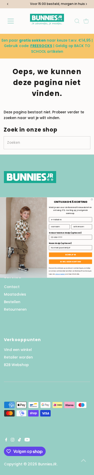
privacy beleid (60, 274)
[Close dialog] (92, 199)
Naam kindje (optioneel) (60, 243)
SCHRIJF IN (70, 254)
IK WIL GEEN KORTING (70, 261)
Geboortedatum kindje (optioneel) (65, 233)
